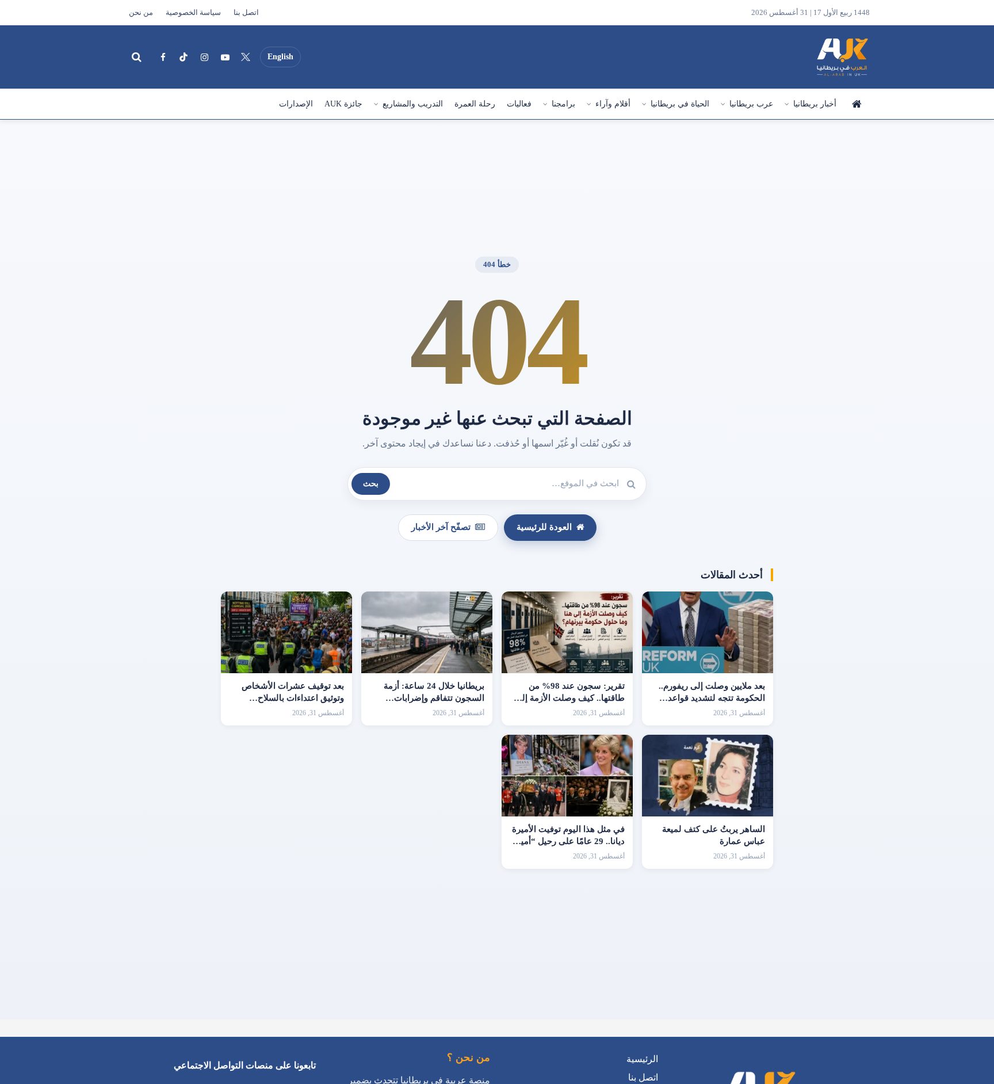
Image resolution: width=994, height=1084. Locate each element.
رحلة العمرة (474, 104)
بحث (371, 483)
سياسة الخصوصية (193, 13)
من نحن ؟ (468, 1057)
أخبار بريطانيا (814, 104)
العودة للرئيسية (544, 527)
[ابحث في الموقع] (136, 57)
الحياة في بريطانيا (680, 104)
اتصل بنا (246, 13)
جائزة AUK (343, 104)
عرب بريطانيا (751, 104)
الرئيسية (856, 104)
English (280, 56)
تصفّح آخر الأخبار (441, 527)
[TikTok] (183, 57)
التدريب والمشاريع (413, 104)
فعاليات (519, 104)
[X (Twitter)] (245, 57)
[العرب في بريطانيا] (841, 57)
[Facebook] (163, 57)
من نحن (141, 13)
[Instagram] (204, 57)
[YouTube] (225, 57)
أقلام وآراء (612, 104)
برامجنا (563, 104)
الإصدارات (296, 104)
